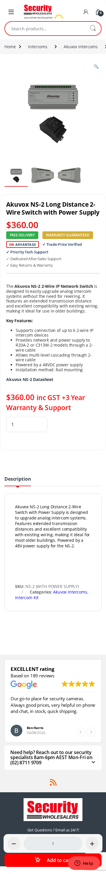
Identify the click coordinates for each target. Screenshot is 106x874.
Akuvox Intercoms (81, 46)
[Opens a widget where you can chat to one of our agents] (84, 863)
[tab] (17, 481)
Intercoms (37, 46)
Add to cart (59, 860)
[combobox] (45, 28)
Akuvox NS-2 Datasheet (29, 379)
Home (10, 46)
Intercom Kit (27, 597)
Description (17, 479)
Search (93, 28)
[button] (91, 732)
